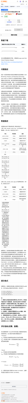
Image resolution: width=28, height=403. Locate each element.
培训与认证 (14, 389)
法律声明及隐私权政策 (5, 394)
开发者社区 (6, 389)
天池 (2, 4)
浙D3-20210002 (14, 399)
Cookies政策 (12, 394)
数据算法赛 (12, 6)
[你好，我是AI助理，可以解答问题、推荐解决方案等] (20, 1)
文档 (2, 389)
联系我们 (14, 386)
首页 (2, 6)
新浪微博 (8, 382)
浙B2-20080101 (14, 397)
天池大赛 (6, 6)
